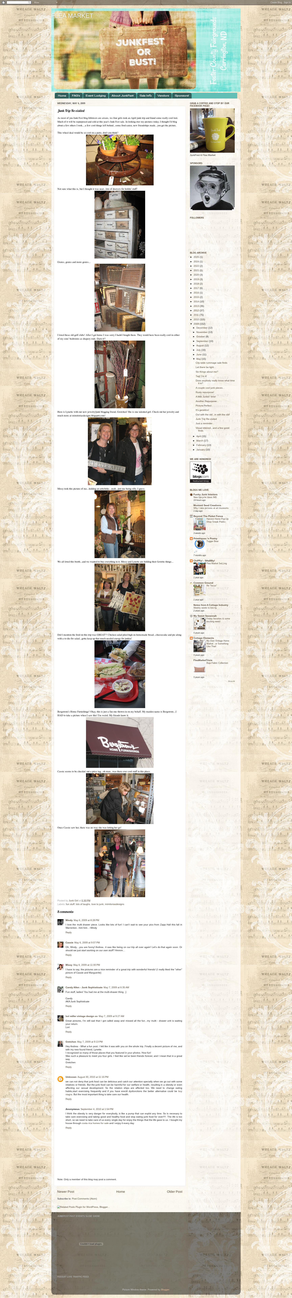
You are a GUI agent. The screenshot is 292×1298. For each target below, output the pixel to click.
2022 (197, 266)
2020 (197, 275)
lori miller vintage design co (82, 1016)
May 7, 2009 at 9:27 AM (111, 1016)
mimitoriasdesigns (114, 904)
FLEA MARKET (72, 15)
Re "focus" (211, 585)
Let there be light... (206, 367)
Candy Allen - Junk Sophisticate (84, 987)
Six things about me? (207, 372)
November (202, 332)
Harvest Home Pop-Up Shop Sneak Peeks (217, 520)
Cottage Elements (203, 638)
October (201, 336)
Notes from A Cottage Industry (210, 605)
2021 (197, 270)
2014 (197, 301)
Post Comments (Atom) (84, 1198)
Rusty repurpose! (205, 392)
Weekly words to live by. (205, 608)
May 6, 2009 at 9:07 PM (87, 942)
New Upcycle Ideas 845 (205, 497)
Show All (231, 681)
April (199, 436)
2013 (197, 306)
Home (62, 95)
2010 (197, 319)
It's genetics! (202, 410)
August (200, 345)
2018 (197, 284)
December (202, 328)
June (199, 354)
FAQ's (76, 95)
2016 (197, 292)
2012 (197, 310)
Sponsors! (182, 95)
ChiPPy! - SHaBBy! (204, 560)
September (202, 341)
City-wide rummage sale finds (211, 363)
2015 (197, 297)
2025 (197, 257)
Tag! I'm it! (201, 376)
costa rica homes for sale (95, 1123)
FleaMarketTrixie (202, 660)
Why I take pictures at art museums (211, 508)
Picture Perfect (203, 405)
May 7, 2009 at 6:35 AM (116, 987)
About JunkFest (123, 95)
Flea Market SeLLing (216, 563)
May (199, 359)
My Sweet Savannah (205, 616)
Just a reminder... (205, 423)
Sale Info (146, 95)
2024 (197, 261)
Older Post (174, 1191)
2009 (197, 324)
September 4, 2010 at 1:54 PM (97, 1109)
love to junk (97, 904)
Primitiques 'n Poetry (205, 538)
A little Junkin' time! (206, 396)
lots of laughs (83, 904)
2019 (197, 279)
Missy (69, 965)
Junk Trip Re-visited (206, 419)
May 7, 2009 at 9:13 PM (90, 1042)
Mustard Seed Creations (207, 505)
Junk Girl (74, 900)
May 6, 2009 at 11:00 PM (86, 965)
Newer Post (65, 1191)
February (201, 445)
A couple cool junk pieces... (210, 388)
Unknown (71, 1077)
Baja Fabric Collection (217, 663)
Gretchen (71, 1042)
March (200, 440)
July (198, 350)
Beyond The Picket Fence (208, 516)
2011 (196, 315)
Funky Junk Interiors (205, 494)
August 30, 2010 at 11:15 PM (93, 1077)
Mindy (69, 920)
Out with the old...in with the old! (213, 414)
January (201, 449)
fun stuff (70, 904)
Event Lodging (96, 95)
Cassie (69, 942)
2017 (197, 288)
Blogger (165, 1289)
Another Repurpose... (207, 401)
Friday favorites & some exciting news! (218, 620)
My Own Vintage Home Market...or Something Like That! (217, 644)
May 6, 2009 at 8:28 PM (86, 920)
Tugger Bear (212, 541)
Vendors (163, 95)
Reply (69, 932)
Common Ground (203, 583)
